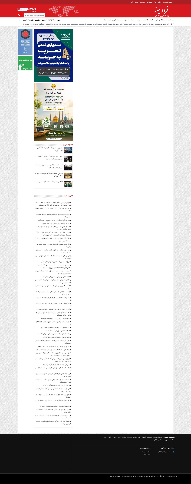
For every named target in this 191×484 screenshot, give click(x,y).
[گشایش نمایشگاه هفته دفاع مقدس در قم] (68, 187)
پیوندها (149, 2)
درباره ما (142, 2)
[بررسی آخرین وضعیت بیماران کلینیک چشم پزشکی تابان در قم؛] (68, 161)
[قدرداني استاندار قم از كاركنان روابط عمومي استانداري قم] (68, 178)
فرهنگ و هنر (160, 20)
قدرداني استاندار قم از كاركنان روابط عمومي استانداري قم (49, 174)
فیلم (105, 437)
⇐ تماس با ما (146, 452)
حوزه (126, 20)
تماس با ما (134, 2)
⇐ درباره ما (147, 454)
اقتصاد (145, 20)
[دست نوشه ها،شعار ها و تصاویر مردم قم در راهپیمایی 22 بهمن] (68, 170)
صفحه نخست (168, 2)
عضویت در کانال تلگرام (165, 452)
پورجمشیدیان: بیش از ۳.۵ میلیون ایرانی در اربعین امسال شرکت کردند (131, 24)
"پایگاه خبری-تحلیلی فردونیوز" (153, 476)
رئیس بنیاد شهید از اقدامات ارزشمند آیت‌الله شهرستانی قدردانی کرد (89, 24)
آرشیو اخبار (157, 2)
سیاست (170, 20)
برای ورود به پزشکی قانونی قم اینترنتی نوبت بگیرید (50, 149)
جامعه (152, 20)
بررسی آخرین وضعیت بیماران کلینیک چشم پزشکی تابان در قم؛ (50, 158)
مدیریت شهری (117, 20)
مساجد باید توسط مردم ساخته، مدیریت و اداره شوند (52, 24)
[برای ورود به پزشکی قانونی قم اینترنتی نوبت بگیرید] (68, 153)
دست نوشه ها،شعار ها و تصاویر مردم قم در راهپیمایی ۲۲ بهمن (49, 166)
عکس (109, 437)
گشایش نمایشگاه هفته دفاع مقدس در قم (49, 181)
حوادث (138, 20)
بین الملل (106, 20)
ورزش (132, 20)
